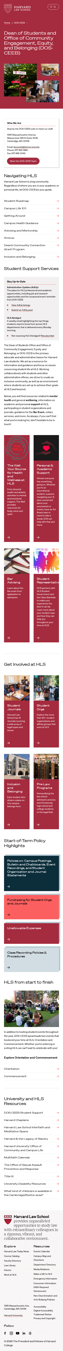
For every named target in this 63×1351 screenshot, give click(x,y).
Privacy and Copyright (44, 1318)
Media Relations (42, 1269)
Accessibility (40, 1306)
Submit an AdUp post (22, 310)
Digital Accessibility (43, 1310)
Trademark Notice (43, 1314)
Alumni (7, 1270)
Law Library (10, 1265)
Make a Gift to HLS (43, 1273)
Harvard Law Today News (16, 1251)
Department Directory (45, 1264)
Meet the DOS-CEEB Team (23, 161)
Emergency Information (45, 1278)
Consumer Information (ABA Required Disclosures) (45, 1287)
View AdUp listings (20, 305)
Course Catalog (11, 1256)
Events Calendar (42, 1251)
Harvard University (13, 1315)
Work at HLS (10, 1274)
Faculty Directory (12, 1260)
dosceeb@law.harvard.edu (26, 147)
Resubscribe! (47, 335)
